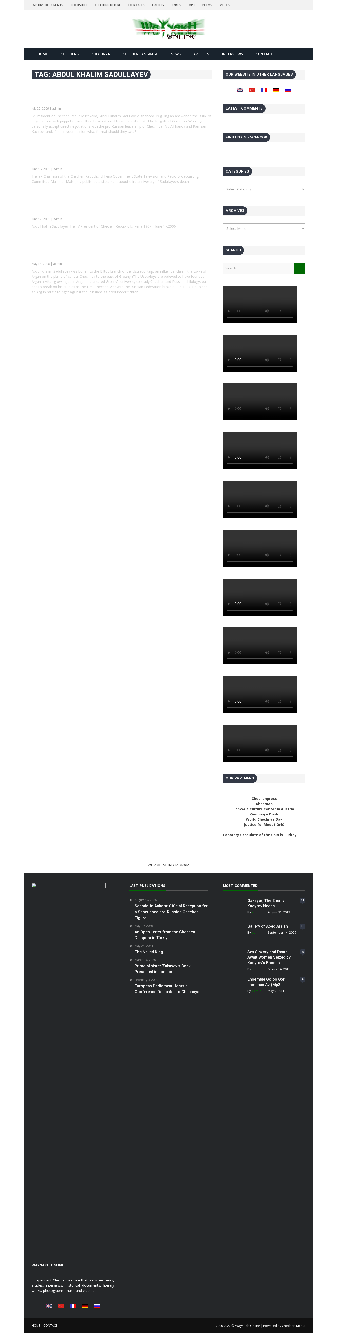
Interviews (232, 54)
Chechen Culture (108, 5)
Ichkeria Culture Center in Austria (264, 809)
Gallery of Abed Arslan (267, 926)
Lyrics (176, 5)
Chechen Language (140, 54)
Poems (207, 5)
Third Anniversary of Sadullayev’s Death (84, 208)
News (176, 54)
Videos (225, 5)
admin (257, 912)
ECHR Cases (136, 5)
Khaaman (264, 803)
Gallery (158, 5)
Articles (201, 54)
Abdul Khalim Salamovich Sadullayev (80, 253)
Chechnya (101, 54)
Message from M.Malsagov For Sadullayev (89, 158)
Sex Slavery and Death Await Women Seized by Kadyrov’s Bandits (269, 957)
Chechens (70, 54)
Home (42, 54)
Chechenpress (264, 798)
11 (302, 900)
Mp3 (192, 5)
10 (302, 926)
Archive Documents (48, 5)
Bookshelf (79, 5)
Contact (264, 54)
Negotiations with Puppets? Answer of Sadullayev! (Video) (109, 98)
